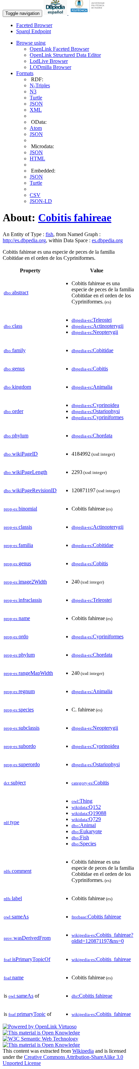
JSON (36, 104)
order (13, 411)
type (11, 822)
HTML (37, 158)
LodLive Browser (49, 61)
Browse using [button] (31, 43)
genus (14, 368)
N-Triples (40, 85)
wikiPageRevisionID (30, 490)
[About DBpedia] (56, 13)
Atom (36, 128)
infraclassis (23, 600)
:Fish (80, 837)
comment (17, 871)
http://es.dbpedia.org (24, 240)
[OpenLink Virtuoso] (40, 1026)
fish (49, 234)
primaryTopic (27, 1014)
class (13, 326)
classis (18, 527)
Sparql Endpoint (33, 31)
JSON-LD (41, 201)
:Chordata (92, 435)
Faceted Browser (34, 25)
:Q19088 (89, 813)
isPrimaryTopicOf (27, 959)
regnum (19, 691)
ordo (16, 636)
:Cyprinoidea (95, 405)
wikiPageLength (25, 472)
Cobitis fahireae (74, 217)
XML (36, 110)
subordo (20, 746)
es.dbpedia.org (107, 240)
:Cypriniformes (97, 417)
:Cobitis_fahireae (101, 959)
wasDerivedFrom (27, 938)
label (13, 898)
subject (15, 783)
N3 (33, 91)
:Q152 (86, 807)
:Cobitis (90, 368)
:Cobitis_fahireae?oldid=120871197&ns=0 (102, 938)
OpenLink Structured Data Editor (65, 55)
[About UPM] (88, 13)
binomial (20, 508)
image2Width (25, 582)
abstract (16, 292)
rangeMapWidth (28, 673)
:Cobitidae (92, 350)
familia (18, 545)
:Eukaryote (87, 831)
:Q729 (86, 819)
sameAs (16, 916)
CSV (35, 195)
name (17, 618)
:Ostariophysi (96, 411)
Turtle (36, 97)
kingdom (17, 387)
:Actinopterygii (97, 326)
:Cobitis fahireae (96, 916)
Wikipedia (83, 1051)
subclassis (21, 728)
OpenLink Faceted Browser (59, 49)
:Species (84, 843)
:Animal (84, 825)
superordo (22, 764)
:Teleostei (92, 320)
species (19, 709)
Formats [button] (24, 73)
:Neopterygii (95, 332)
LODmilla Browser (50, 67)
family (15, 350)
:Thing (82, 801)
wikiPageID (21, 454)
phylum (16, 435)
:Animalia (92, 387)
